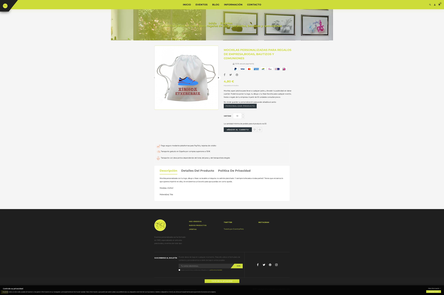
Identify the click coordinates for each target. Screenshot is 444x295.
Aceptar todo (434, 292)
